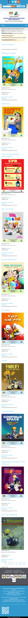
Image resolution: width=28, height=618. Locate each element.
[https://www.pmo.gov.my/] (8, 576)
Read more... (4, 98)
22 (16, 564)
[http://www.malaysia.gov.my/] (4, 576)
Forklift (4, 360)
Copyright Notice (8, 572)
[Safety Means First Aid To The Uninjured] (12, 482)
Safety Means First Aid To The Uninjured (13, 463)
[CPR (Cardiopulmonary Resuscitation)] (12, 175)
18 (5, 564)
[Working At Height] (12, 71)
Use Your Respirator (9, 514)
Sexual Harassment (9, 259)
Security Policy (17, 570)
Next (20, 564)
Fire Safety (5, 310)
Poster (9, 92)
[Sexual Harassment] (12, 277)
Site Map (22, 572)
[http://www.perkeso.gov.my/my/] (24, 576)
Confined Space (7, 411)
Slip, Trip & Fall (7, 209)
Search (13, 6)
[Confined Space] (12, 429)
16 (21, 562)
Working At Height (8, 53)
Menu (3, 25)
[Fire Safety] (12, 328)
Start (5, 562)
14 (16, 562)
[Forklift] (12, 378)
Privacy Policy (9, 570)
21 (13, 564)
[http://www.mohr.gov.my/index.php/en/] (16, 576)
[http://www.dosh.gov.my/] (20, 576)
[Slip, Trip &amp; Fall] (12, 227)
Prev (10, 562)
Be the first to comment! (7, 97)
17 (24, 562)
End (24, 564)
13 (13, 562)
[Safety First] (12, 121)
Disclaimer (15, 572)
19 (8, 564)
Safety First (5, 103)
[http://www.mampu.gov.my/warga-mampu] (14, 580)
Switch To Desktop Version (14, 617)
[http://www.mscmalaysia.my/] (12, 576)
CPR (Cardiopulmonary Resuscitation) (10, 155)
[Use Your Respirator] (12, 533)
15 (18, 562)
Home (2, 32)
